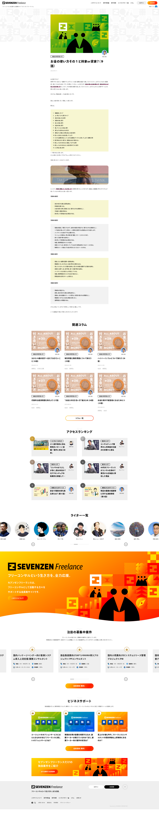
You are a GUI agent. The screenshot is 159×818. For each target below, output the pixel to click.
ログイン (96, 786)
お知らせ (78, 797)
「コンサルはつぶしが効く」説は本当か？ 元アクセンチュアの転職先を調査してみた (58, 473)
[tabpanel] (127, 661)
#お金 (66, 368)
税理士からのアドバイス (58, 487)
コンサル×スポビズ (57, 441)
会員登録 (111, 786)
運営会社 (49, 802)
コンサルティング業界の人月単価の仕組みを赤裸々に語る (108, 447)
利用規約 (56, 802)
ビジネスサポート (122, 2)
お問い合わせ (41, 802)
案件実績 (113, 2)
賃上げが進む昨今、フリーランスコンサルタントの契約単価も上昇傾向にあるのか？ (112, 737)
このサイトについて (96, 2)
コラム (132, 2)
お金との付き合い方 (57, 56)
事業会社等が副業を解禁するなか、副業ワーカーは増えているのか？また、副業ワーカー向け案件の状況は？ (79, 737)
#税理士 (33, 368)
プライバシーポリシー (65, 802)
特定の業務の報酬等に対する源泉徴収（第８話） (108, 493)
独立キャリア (105, 441)
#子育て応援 (40, 368)
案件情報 (46, 797)
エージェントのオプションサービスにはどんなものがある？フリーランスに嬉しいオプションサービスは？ (46, 737)
